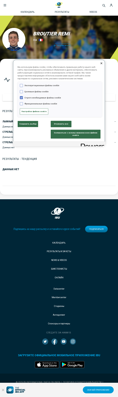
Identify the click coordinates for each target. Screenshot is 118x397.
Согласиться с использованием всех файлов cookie (75, 134)
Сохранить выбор (28, 124)
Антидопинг (59, 315)
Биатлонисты (59, 269)
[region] (59, 103)
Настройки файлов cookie (34, 111)
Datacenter (59, 289)
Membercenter (59, 297)
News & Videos (59, 260)
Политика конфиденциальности (82, 382)
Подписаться (96, 229)
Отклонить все (61, 124)
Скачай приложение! (98, 390)
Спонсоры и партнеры (59, 323)
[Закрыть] (101, 63)
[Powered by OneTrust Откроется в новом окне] (92, 144)
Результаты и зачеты (59, 251)
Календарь (59, 243)
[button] (5, 3)
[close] (3, 390)
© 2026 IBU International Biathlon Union (38, 382)
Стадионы (59, 306)
